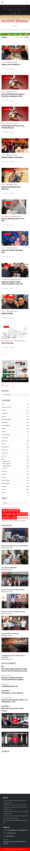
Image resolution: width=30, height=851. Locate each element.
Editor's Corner (6, 419)
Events (6, 109)
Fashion (4, 431)
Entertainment (6, 425)
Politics (4, 468)
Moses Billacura (6, 216)
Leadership (5, 453)
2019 (21, 37)
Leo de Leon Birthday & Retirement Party (12, 251)
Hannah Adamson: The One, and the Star (12, 693)
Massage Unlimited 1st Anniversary (10, 633)
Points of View (6, 480)
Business (7, 48)
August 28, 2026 (11, 10)
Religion (7, 77)
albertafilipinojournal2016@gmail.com (17, 830)
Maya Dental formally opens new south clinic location (15, 545)
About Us (5, 8)
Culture (4, 416)
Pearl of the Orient (8, 343)
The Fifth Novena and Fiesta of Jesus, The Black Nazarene (13, 127)
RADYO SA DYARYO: (7, 313)
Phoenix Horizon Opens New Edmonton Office (13, 589)
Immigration (5, 446)
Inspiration (5, 450)
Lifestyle (4, 456)
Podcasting (19, 10)
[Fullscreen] (26, 726)
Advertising (24, 8)
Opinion (4, 474)
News (3, 459)
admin (4, 62)
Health (3, 443)
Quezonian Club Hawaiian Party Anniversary (11, 188)
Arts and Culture (6, 407)
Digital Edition (17, 8)
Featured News (6, 434)
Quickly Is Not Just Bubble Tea (11, 64)
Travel (6, 326)
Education (5, 422)
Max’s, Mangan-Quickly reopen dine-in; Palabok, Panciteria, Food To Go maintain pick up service (14, 670)
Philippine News (6, 465)
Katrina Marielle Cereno (8, 340)
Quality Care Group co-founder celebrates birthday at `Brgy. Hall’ (12, 283)
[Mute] (24, 726)
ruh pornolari (5, 706)
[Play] (3, 726)
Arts (3, 404)
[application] (15, 720)
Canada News (6, 461)
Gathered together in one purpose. (12, 157)
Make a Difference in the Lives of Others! (13, 708)
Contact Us (11, 8)
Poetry (4, 477)
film (3, 666)
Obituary (4, 471)
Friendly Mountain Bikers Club (10, 686)
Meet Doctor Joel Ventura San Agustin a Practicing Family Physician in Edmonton (12, 679)
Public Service (5, 483)
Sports (4, 489)
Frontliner (5, 437)
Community (7, 170)
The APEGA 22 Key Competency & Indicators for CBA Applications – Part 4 (15, 701)
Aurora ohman (5, 691)
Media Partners (9, 297)
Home (17, 37)
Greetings (7, 141)
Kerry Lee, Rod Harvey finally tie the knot (13, 220)
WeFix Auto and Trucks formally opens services (13, 611)
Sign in (15, 25)
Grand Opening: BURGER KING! (9, 567)
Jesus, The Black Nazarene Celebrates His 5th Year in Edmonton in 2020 (13, 95)
